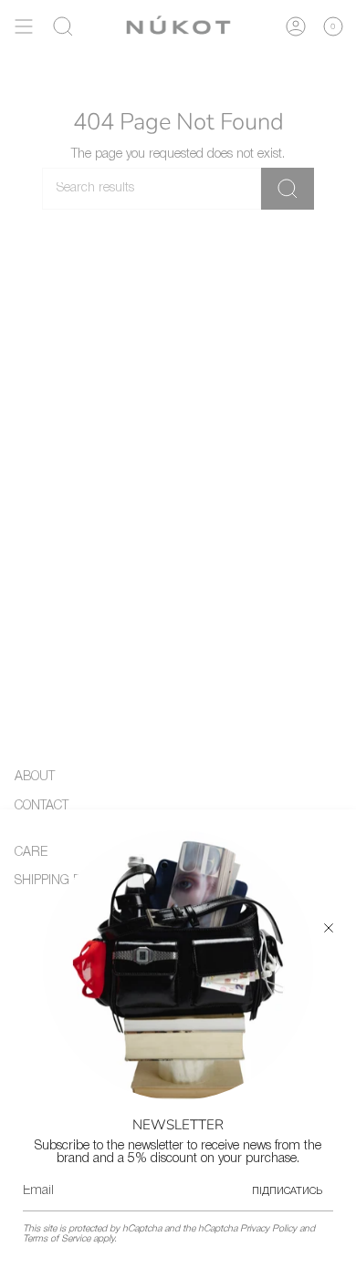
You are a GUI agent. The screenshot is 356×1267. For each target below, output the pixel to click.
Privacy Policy (268, 1229)
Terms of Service (56, 1239)
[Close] (328, 928)
